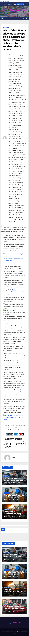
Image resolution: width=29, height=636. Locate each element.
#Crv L (10, 166)
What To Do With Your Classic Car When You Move (8, 444)
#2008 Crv (12, 77)
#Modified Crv (13, 212)
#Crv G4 (22, 155)
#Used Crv (20, 219)
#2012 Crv (11, 81)
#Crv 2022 (12, 139)
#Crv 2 (17, 106)
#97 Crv (11, 95)
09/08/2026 (8, 594)
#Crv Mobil (22, 166)
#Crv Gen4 (12, 162)
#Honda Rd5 (12, 208)
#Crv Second (19, 182)
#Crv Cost (20, 150)
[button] (24, 18)
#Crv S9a (11, 182)
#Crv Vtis (16, 192)
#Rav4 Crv (12, 215)
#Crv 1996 (22, 102)
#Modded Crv (20, 210)
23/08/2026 (8, 559)
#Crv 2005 (19, 116)
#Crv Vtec (20, 189)
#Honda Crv (19, 194)
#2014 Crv (12, 83)
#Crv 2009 (19, 120)
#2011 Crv (18, 79)
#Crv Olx (11, 173)
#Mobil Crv (12, 210)
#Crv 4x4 (18, 143)
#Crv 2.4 (11, 109)
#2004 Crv (12, 72)
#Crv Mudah (12, 171)
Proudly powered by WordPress (9, 631)
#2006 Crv (12, 74)
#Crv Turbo (12, 187)
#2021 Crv (18, 90)
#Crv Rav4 (12, 175)
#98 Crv (16, 95)
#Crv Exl (16, 152)
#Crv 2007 (19, 118)
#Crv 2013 (11, 127)
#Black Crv (18, 97)
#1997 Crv (17, 63)
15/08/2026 (8, 576)
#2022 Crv (12, 93)
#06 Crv (16, 60)
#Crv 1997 (12, 104)
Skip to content (4, 1)
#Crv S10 (17, 180)
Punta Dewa (17, 482)
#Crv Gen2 (12, 159)
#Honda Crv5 (12, 205)
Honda (5, 604)
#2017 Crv (18, 86)
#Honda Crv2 (12, 196)
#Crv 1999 (12, 106)
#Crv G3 (16, 155)
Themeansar (14, 633)
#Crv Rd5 (11, 180)
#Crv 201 (11, 123)
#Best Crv (11, 97)
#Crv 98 (16, 146)
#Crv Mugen (20, 171)
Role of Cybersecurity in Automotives (19, 443)
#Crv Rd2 (11, 178)
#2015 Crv (18, 83)
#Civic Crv (18, 100)
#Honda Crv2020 (14, 198)
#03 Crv (16, 58)
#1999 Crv (18, 65)
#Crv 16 (16, 102)
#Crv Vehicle (12, 189)
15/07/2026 (8, 611)
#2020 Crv (12, 90)
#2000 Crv (12, 67)
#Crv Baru (12, 148)
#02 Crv (11, 58)
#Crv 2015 (11, 129)
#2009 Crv (19, 77)
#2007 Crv (19, 74)
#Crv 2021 (18, 136)
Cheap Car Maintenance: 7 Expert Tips (14, 514)
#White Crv (12, 221)
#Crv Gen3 (19, 159)
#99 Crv (22, 95)
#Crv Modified (13, 169)
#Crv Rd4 (17, 178)
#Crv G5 (11, 157)
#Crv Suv (11, 185)
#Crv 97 (11, 146)
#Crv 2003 (18, 113)
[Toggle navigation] (13, 18)
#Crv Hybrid (12, 164)
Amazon (15, 273)
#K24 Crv (19, 208)
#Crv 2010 (18, 123)
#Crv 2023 (18, 139)
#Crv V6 (18, 187)
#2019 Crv (18, 88)
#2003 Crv (18, 70)
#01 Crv (21, 56)
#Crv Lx (15, 166)
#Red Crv (11, 217)
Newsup (24, 631)
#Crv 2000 (12, 111)
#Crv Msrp (20, 169)
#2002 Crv (12, 70)
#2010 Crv (12, 79)
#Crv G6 (16, 157)
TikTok (18, 271)
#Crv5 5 (22, 192)
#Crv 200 (17, 109)
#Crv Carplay (12, 150)
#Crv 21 (11, 141)
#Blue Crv (11, 100)
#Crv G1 (22, 152)
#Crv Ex (11, 152)
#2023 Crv (18, 93)
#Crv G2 (11, 155)
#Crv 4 (20, 141)
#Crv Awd (22, 146)
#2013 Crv (18, 81)
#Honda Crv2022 (14, 203)
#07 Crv (22, 60)
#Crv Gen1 (23, 157)
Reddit (14, 290)
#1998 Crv (12, 65)
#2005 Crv (19, 72)
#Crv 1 (24, 100)
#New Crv (20, 212)
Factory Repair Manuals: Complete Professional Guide (12, 480)
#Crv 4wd (11, 143)
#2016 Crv (12, 86)
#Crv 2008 (12, 120)
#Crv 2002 (12, 113)
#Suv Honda (12, 219)
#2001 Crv (19, 67)
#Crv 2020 (12, 136)
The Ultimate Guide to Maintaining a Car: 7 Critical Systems (14, 497)
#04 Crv (21, 58)
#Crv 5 (24, 143)
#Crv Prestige (18, 173)
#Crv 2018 (18, 132)
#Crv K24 (19, 164)
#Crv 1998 (18, 104)
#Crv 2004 (12, 116)
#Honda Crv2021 (13, 201)
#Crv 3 (16, 141)
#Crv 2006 (12, 118)
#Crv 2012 (18, 125)
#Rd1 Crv (18, 215)
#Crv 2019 (12, 134)
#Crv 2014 (18, 127)
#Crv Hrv (18, 162)
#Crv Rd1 (18, 175)
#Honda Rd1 (20, 205)
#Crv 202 (18, 134)
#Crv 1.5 (11, 102)
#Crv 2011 (11, 125)
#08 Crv (11, 63)
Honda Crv (5, 27)
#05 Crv (11, 60)
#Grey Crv (12, 194)
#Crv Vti (11, 192)
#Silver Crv (18, 217)
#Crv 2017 (12, 132)
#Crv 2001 (19, 111)
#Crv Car (18, 148)
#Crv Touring (19, 185)
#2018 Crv (12, 88)
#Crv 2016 (18, 129)
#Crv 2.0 (22, 106)
